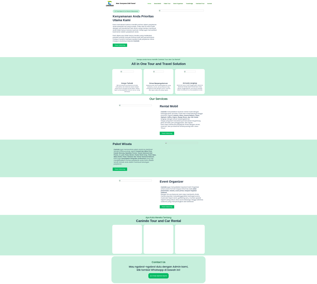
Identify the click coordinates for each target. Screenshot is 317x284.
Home (149, 3)
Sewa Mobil (157, 3)
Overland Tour (200, 3)
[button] (126, 11)
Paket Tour (167, 3)
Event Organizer (178, 3)
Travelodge (189, 3)
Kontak (209, 3)
